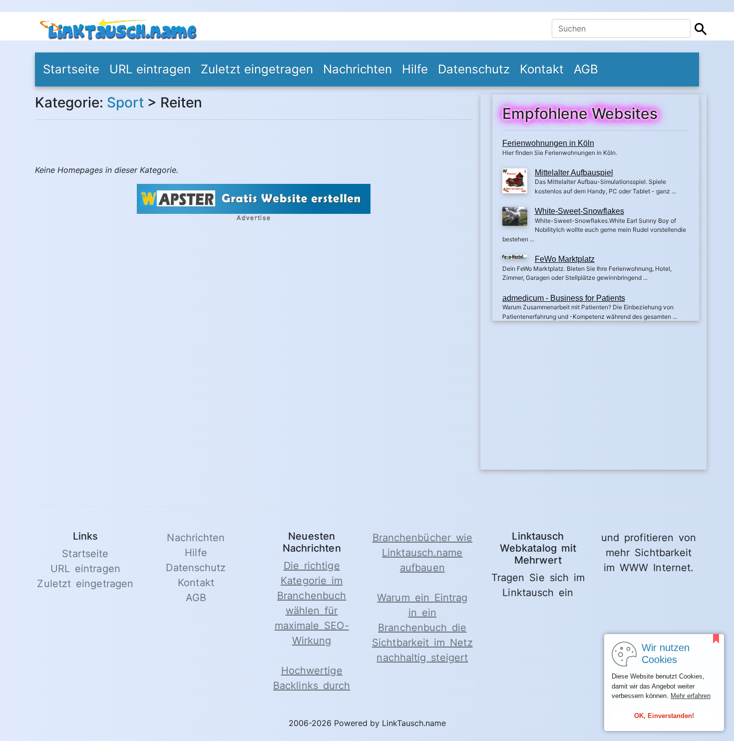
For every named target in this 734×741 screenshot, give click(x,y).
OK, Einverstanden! (664, 716)
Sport (125, 102)
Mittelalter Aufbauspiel (574, 172)
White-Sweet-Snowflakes (579, 211)
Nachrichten (357, 69)
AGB (586, 69)
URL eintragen (150, 69)
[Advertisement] (595, 400)
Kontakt (542, 69)
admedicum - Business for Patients (563, 298)
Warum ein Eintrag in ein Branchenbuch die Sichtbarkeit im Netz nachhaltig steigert (422, 628)
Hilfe (415, 69)
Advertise (254, 218)
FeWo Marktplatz (565, 259)
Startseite (71, 69)
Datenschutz (474, 69)
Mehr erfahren (691, 696)
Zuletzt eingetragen (257, 69)
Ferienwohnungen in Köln (548, 143)
